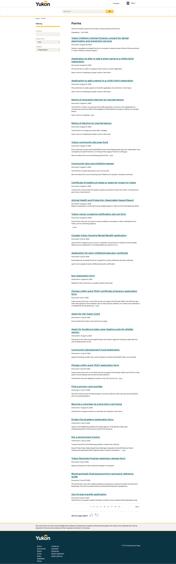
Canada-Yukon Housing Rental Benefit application (98, 235)
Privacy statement (57, 553)
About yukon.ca (57, 556)
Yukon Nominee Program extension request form (98, 458)
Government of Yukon (133, 545)
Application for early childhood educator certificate (99, 253)
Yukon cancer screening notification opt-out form (98, 214)
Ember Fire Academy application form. (92, 419)
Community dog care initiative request (92, 163)
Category (39, 46)
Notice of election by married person (91, 123)
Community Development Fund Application (95, 349)
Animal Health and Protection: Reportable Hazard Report (102, 200)
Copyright (54, 549)
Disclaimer (55, 551)
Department (40, 39)
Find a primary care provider (87, 386)
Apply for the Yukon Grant (85, 314)
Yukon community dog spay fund (89, 142)
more (92, 115)
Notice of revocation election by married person (97, 99)
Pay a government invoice (85, 437)
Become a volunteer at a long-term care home (96, 404)
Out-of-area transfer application (88, 494)
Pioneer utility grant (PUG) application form (95, 365)
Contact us (55, 546)
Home (38, 18)
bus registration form (83, 275)
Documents (41, 549)
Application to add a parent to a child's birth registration (102, 80)
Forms (39, 553)
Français (116, 3)
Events (39, 551)
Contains (39, 31)
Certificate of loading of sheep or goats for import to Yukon (103, 182)
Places (39, 561)
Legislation (41, 558)
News (39, 556)
